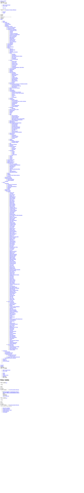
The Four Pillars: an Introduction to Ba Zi (11, 392)
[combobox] (5, 17)
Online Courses (5, 375)
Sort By (1, 389)
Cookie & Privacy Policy (7, 410)
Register (4, 11)
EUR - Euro (5, 5)
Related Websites (6, 411)
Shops (4, 374)
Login (4, 12)
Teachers (4, 376)
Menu (1, 19)
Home (4, 21)
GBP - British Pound (6, 4)
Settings (1, 366)
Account (2, 365)
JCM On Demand (6, 361)
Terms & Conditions (6, 407)
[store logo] (10, 9)
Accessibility (5, 412)
